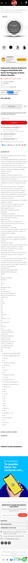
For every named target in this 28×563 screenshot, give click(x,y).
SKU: (2, 83)
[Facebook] (2, 542)
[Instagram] (5, 542)
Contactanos (21, 59)
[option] (14, 27)
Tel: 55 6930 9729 (10, 62)
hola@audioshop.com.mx (12, 538)
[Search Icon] (7, 3)
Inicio (2, 8)
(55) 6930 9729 (20, 536)
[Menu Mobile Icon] (2, 3)
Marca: (2, 81)
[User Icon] (21, 3)
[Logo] (14, 3)
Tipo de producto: (5, 87)
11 (3, 141)
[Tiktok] (9, 542)
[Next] (26, 27)
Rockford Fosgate (8, 81)
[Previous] (2, 27)
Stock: (2, 85)
